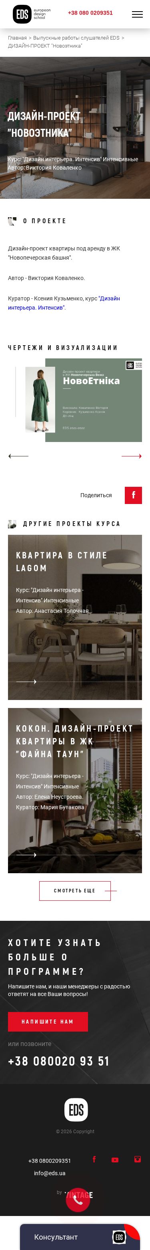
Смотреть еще (75, 891)
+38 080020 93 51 (59, 1062)
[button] (18, 456)
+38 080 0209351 (90, 13)
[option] (75, 411)
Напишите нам (48, 1021)
